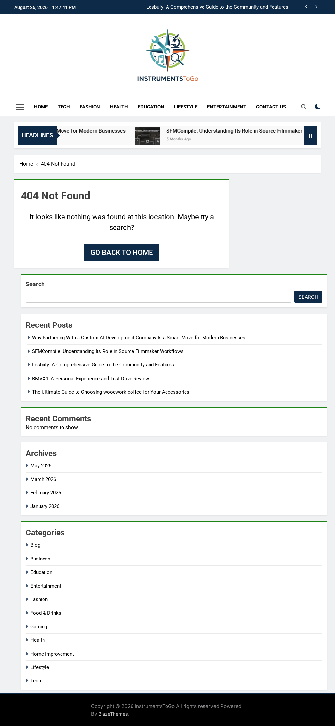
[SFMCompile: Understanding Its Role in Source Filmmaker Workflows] (139, 139)
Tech (64, 107)
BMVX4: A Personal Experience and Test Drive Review (90, 379)
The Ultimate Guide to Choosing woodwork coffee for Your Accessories (110, 392)
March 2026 (43, 479)
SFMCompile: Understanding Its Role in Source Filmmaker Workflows (239, 131)
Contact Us (271, 107)
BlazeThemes (113, 713)
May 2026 (40, 466)
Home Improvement (52, 654)
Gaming (38, 627)
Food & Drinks (45, 613)
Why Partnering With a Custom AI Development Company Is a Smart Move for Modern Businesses (138, 338)
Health (119, 107)
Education (151, 107)
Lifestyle (185, 107)
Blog (35, 545)
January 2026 (44, 506)
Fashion (90, 107)
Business (40, 559)
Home (41, 107)
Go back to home (121, 252)
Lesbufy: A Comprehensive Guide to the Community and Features (217, 7)
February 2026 (45, 493)
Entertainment (226, 107)
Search (35, 284)
